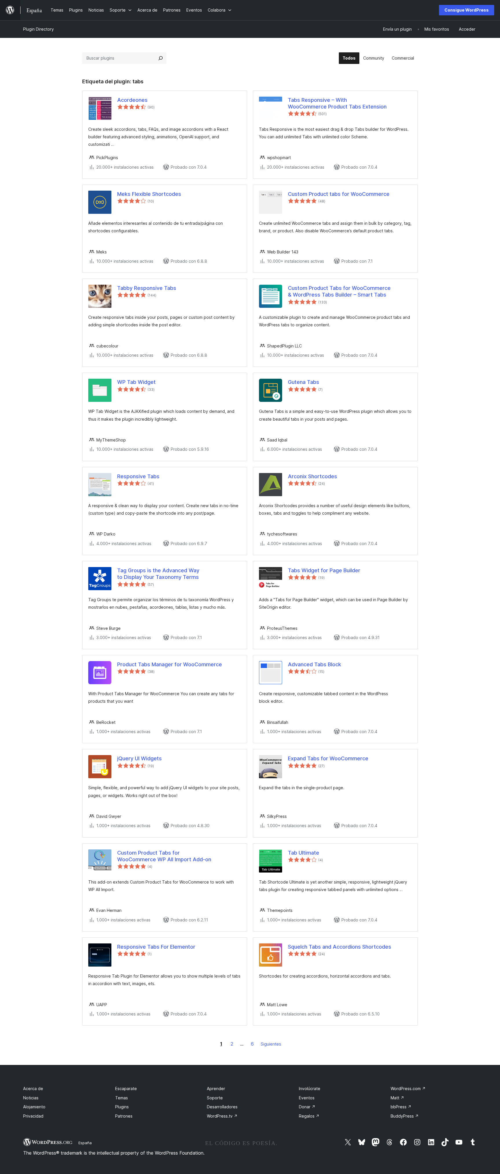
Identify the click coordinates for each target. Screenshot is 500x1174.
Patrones (124, 1116)
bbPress (401, 1106)
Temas (121, 1097)
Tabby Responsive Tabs (146, 288)
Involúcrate (309, 1088)
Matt (397, 1097)
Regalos (309, 1116)
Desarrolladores (222, 1106)
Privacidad (33, 1116)
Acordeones (132, 100)
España (85, 1142)
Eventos (307, 1097)
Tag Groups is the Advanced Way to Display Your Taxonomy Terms (158, 573)
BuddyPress (405, 1116)
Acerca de (33, 1088)
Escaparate (126, 1088)
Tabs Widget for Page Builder (324, 570)
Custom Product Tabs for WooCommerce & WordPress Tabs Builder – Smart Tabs (339, 291)
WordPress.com (408, 1088)
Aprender (216, 1088)
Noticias (30, 1097)
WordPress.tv (222, 1116)
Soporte (215, 1097)
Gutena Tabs (303, 382)
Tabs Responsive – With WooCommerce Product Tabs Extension (337, 103)
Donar (307, 1106)
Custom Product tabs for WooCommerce (338, 194)
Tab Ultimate (303, 853)
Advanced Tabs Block (314, 664)
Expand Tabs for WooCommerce (328, 758)
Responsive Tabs (138, 476)
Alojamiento (34, 1106)
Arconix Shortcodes (312, 476)
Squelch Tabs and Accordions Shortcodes (339, 947)
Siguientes (271, 1043)
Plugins (122, 1106)
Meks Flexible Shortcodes (149, 194)
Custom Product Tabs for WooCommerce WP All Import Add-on (164, 856)
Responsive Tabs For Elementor (156, 947)
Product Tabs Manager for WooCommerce (169, 664)
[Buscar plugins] (160, 58)
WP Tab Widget (136, 382)
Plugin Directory (38, 29)
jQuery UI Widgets (139, 758)
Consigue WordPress (466, 10)
